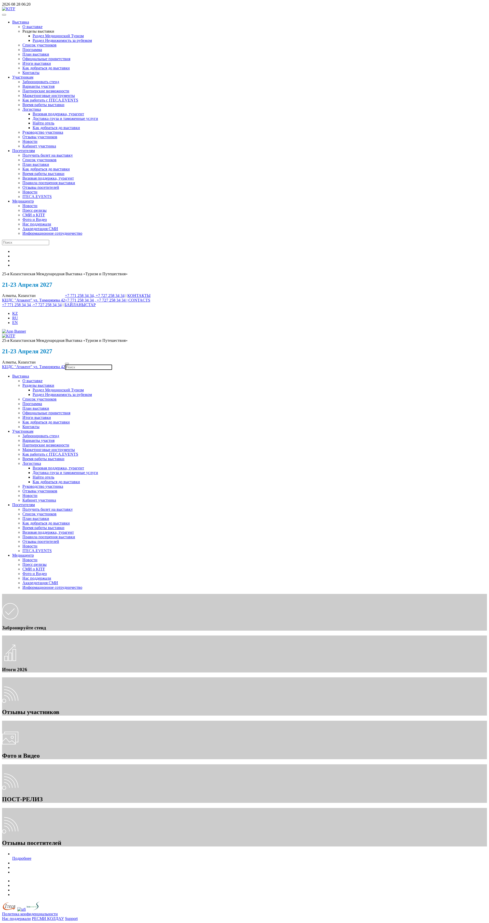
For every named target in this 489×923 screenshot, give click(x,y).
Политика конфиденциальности (30, 914)
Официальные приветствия (46, 59)
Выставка (20, 22)
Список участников (39, 45)
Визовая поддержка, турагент (58, 114)
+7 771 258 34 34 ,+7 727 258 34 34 (32, 305)
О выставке (32, 26)
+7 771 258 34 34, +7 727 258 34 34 (95, 295)
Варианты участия (38, 86)
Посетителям (23, 150)
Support (71, 918)
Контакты (30, 72)
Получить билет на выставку (47, 155)
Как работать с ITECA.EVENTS (50, 100)
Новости (29, 141)
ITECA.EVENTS (37, 196)
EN (15, 322)
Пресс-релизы (34, 210)
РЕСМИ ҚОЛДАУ (48, 918)
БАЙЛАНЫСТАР (80, 305)
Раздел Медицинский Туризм (58, 36)
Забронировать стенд (40, 82)
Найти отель (43, 123)
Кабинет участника (39, 146)
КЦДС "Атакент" (17, 300)
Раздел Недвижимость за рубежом (62, 40)
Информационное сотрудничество (52, 233)
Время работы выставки (43, 105)
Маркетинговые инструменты (48, 95)
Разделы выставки (38, 385)
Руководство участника (42, 132)
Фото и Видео (34, 219)
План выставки (35, 54)
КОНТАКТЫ (139, 295)
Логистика (31, 109)
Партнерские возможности (45, 91)
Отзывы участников (39, 137)
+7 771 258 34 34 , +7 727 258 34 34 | (96, 300)
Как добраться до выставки (46, 68)
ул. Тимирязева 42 (49, 300)
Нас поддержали (36, 224)
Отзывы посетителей (40, 187)
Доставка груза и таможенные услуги (65, 118)
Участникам (22, 77)
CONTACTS (139, 300)
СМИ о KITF (33, 215)
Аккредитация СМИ (40, 229)
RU (15, 318)
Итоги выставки (36, 63)
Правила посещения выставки (48, 183)
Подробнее (21, 858)
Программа (32, 49)
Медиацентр (23, 201)
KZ (15, 313)
